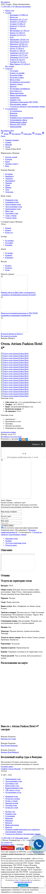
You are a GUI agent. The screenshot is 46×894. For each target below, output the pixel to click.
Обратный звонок (22, 838)
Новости (13, 86)
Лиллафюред (10, 181)
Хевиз (7, 185)
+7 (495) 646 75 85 (8, 6)
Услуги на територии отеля (15, 543)
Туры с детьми (10, 215)
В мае (7, 270)
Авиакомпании (15, 126)
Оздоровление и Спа (13, 792)
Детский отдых (11, 805)
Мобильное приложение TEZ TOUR (24, 102)
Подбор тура (10, 811)
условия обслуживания (36, 854)
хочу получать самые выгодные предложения (20, 528)
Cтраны (8, 13)
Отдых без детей (11, 807)
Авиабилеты (14, 97)
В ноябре (8, 245)
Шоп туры (9, 211)
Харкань (8, 183)
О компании (10, 816)
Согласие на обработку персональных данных (27, 106)
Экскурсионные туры (13, 207)
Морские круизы (11, 803)
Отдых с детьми (11, 801)
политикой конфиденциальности (23, 882)
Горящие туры (15, 100)
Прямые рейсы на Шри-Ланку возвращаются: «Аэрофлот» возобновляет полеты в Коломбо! (18, 293)
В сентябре (9, 240)
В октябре (9, 243)
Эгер (7, 190)
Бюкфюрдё (9, 176)
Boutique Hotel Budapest (10, 752)
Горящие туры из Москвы (11, 769)
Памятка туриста (16, 84)
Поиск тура (9, 10)
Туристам (9, 68)
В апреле (8, 268)
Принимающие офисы (18, 122)
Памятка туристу (11, 164)
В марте (8, 265)
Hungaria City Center (8, 739)
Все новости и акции (9, 336)
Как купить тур (16, 91)
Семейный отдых (12, 202)
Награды (8, 823)
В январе (8, 255)
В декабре (9, 253)
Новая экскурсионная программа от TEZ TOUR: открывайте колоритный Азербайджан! (19, 314)
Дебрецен (9, 178)
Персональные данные (18, 104)
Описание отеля (11, 538)
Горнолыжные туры (13, 209)
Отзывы (8, 541)
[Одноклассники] (23, 439)
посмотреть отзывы (8, 432)
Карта (7, 161)
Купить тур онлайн (17, 73)
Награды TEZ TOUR (18, 124)
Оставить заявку (7, 766)
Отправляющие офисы (18, 120)
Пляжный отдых (11, 200)
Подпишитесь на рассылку (20, 82)
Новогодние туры (12, 786)
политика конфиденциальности (13, 854)
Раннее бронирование (18, 95)
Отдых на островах (12, 799)
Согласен (23, 885)
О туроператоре (11, 109)
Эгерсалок (9, 192)
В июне (8, 228)
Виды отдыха (15, 80)
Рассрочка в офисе (17, 77)
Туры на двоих (11, 218)
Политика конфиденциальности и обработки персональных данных (22, 830)
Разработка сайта (7, 845)
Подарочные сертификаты (20, 89)
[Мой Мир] (26, 439)
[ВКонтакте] (20, 439)
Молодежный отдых (13, 204)
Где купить (14, 71)
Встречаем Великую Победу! (12, 334)
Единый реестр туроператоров (21, 118)
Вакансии (13, 113)
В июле (8, 230)
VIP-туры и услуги (12, 790)
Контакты (13, 115)
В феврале (9, 257)
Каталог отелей (11, 157)
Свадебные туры (11, 213)
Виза (7, 166)
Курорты (8, 159)
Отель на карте (11, 545)
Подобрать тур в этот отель (11, 437)
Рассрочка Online (16, 75)
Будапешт (9, 174)
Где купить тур (6, 842)
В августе (9, 232)
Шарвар (8, 187)
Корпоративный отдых (14, 788)
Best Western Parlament (9, 745)
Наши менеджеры (16, 93)
